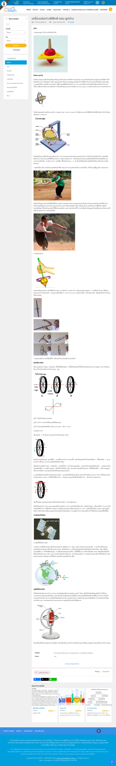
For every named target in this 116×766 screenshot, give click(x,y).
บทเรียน (49, 9)
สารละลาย (63, 708)
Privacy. (73, 758)
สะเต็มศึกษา (10, 91)
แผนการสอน (57, 9)
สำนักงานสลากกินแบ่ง (104, 2)
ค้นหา (17, 45)
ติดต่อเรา (19, 731)
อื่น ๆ (8, 96)
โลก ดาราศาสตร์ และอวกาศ (15, 83)
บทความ (42, 9)
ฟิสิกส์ (9, 62)
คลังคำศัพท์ (103, 9)
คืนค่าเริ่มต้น (16, 50)
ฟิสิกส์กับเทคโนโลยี (38, 708)
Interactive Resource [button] (78, 9)
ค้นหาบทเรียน (14, 18)
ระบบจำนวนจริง (92, 708)
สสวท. (98, 2)
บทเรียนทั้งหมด (11, 58)
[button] (110, 9)
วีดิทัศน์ (28, 9)
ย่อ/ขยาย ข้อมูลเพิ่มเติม (72, 664)
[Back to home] (10, 9)
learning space (16, 2)
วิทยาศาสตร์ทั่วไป (12, 87)
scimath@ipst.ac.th (48, 760)
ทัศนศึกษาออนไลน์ (92, 9)
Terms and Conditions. (63, 758)
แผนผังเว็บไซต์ (28, 731)
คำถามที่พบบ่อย (39, 731)
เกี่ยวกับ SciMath (9, 731)
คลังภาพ (35, 9)
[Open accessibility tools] (112, 762)
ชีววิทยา (9, 71)
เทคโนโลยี (10, 79)
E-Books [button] (66, 9)
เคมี (8, 67)
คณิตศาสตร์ (10, 75)
